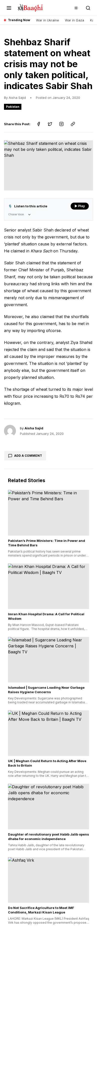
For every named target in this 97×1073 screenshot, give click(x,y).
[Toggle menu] (9, 8)
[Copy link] (73, 124)
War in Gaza (74, 20)
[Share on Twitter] (50, 124)
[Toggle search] (88, 8)
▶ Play (80, 206)
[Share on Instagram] (61, 124)
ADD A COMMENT (28, 455)
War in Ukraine (47, 20)
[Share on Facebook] (38, 124)
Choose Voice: (16, 214)
